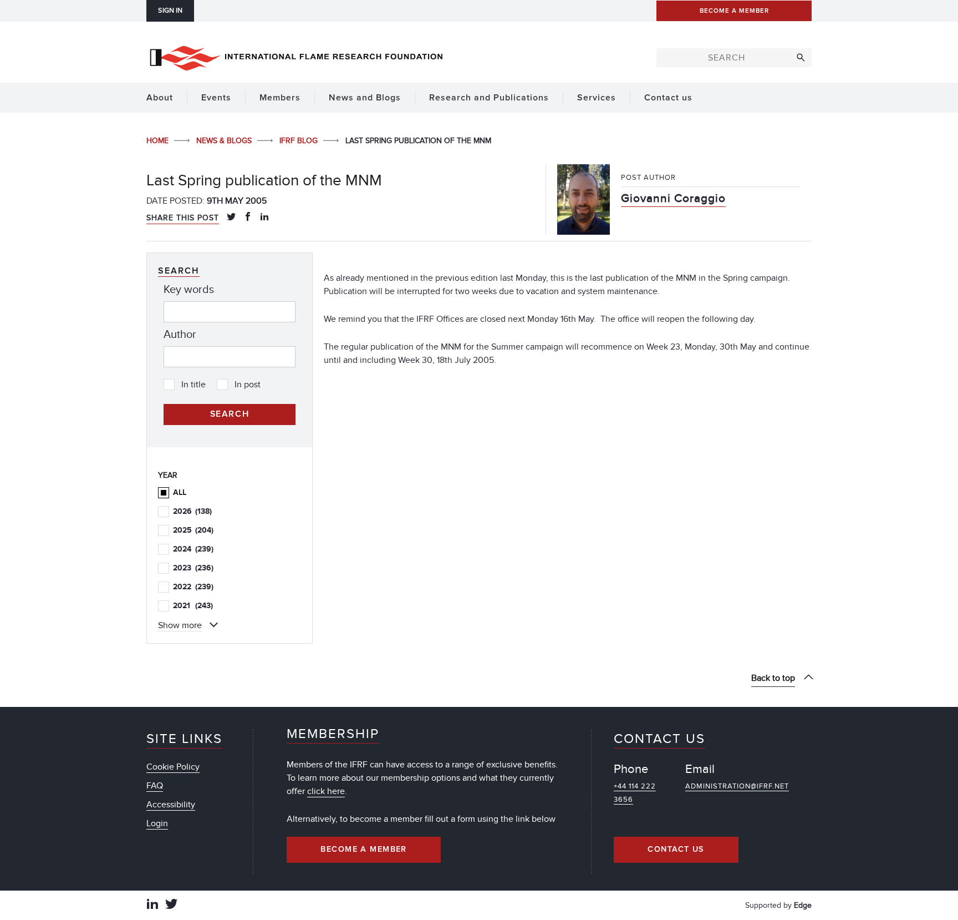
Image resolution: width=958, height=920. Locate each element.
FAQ (154, 785)
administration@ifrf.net (737, 786)
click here (326, 791)
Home (158, 140)
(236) (193, 568)
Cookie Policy (173, 766)
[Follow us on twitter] (171, 905)
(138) (192, 511)
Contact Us (676, 849)
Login (157, 823)
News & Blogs (225, 140)
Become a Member (363, 849)
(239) (193, 549)
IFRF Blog (299, 140)
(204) (193, 530)
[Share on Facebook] (247, 217)
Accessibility (170, 804)
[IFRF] (296, 56)
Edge (803, 905)
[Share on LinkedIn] (264, 217)
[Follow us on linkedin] (152, 905)
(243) (193, 605)
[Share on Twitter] (231, 217)
